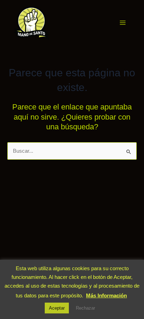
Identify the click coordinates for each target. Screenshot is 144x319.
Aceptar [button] (57, 308)
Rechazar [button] (85, 308)
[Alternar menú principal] (122, 22)
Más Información (106, 295)
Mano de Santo (58, 22)
